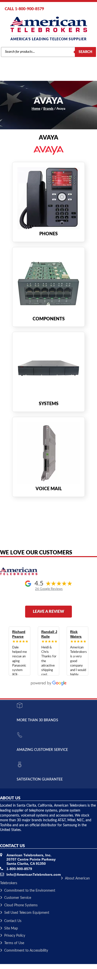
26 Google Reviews (49, 588)
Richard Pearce (18, 634)
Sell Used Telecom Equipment (26, 913)
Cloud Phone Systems (21, 905)
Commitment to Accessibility (26, 950)
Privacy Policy (14, 935)
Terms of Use (14, 943)
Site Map (11, 928)
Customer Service (17, 898)
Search (85, 52)
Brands (48, 108)
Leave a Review (48, 612)
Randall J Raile (49, 634)
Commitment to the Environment (29, 890)
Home (36, 108)
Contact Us (12, 921)
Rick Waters (76, 634)
